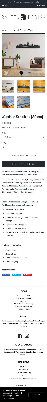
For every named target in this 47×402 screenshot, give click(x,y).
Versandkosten (20, 127)
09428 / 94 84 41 (24, 309)
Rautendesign (25, 385)
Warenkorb (42, 6)
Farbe (4, 133)
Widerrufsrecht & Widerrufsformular (23, 379)
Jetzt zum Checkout (23, 163)
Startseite (5, 30)
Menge (4, 142)
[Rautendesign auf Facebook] (20, 337)
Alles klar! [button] (36, 395)
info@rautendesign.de (24, 306)
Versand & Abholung (24, 373)
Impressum (23, 366)
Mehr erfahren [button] (8, 399)
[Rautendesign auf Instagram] (27, 337)
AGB (23, 376)
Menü (6, 5)
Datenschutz (23, 369)
